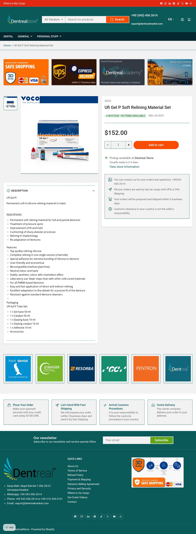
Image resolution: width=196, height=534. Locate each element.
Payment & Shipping (79, 479)
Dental (8, 36)
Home (7, 45)
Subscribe (161, 440)
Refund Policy (75, 475)
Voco (108, 101)
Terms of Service (77, 470)
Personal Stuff (47, 36)
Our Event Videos (77, 497)
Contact (72, 501)
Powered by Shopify (42, 529)
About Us (73, 466)
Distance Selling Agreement (83, 484)
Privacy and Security (79, 488)
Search (119, 19)
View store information (124, 166)
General (23, 36)
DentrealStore (21, 529)
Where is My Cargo (14, 3)
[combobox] (97, 19)
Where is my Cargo (78, 492)
